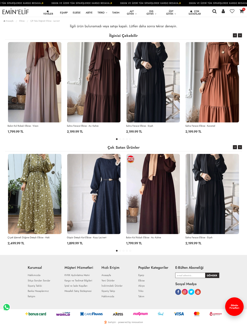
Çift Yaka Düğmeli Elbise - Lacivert (45, 20)
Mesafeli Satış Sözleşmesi (78, 291)
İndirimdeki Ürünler (111, 286)
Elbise (77, 12)
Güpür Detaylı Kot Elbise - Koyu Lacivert (27, 237)
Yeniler (48, 14)
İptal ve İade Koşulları (76, 286)
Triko (101, 12)
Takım (115, 12)
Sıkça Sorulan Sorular (39, 280)
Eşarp (64, 12)
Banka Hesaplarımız (38, 291)
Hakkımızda (34, 275)
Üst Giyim (169, 12)
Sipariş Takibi (35, 286)
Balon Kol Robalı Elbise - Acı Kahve (202, 125)
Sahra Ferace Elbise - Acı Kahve (23, 125)
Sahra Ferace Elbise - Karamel (141, 125)
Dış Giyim (150, 12)
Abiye (89, 12)
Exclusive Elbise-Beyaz (196, 237)
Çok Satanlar (195, 12)
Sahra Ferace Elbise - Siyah (80, 125)
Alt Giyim (130, 12)
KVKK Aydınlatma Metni (77, 275)
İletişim (31, 296)
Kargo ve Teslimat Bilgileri (78, 280)
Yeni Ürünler (108, 280)
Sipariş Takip (108, 291)
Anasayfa (9, 20)
